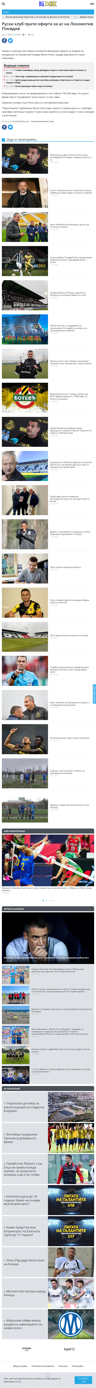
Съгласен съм (83, 1380)
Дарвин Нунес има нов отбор (68, 17)
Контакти (63, 1366)
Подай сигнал (94, 695)
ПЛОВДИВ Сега (48, 1349)
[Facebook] (4, 40)
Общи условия (20, 1366)
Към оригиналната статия (42, 121)
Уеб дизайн (77, 1366)
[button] (3, 4)
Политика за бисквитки (43, 1366)
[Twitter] (10, 40)
